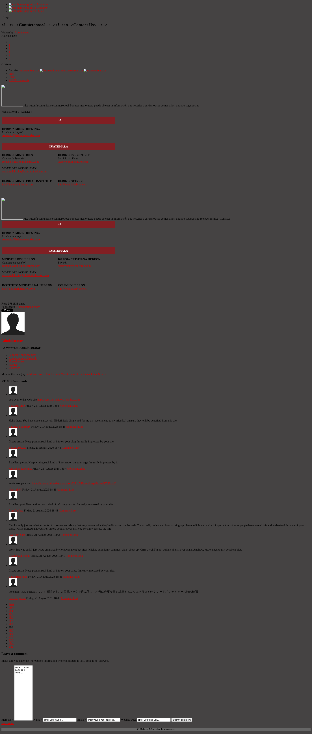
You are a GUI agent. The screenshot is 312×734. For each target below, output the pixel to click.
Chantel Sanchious (20, 555)
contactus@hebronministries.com (21, 135)
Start (11, 604)
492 (11, 636)
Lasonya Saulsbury (20, 426)
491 (11, 633)
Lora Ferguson (17, 598)
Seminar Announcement (22, 354)
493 (11, 640)
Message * (7, 719)
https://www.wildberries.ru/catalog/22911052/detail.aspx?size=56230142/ (74, 483)
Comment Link (69, 405)
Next (11, 643)
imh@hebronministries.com (17, 184)
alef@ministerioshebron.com (74, 265)
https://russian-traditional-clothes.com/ (58, 399)
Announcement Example (23, 358)
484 (11, 610)
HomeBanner (16, 361)
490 (11, 630)
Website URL (128, 719)
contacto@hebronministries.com (20, 161)
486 (11, 617)
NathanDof (15, 489)
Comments (19, 80)
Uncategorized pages (28, 306)
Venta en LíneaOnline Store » (89, 374)
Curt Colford (16, 510)
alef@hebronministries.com (73, 161)
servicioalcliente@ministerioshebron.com (25, 275)
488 (11, 623)
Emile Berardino (18, 576)
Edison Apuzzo (18, 447)
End (11, 646)
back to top (7, 723)
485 (11, 614)
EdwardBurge (17, 405)
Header (13, 364)
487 (11, 620)
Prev (11, 607)
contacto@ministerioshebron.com (21, 265)
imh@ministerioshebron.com (18, 288)
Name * (37, 719)
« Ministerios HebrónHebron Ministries (49, 374)
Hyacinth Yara (17, 534)
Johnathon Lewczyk (20, 468)
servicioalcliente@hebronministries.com (24, 171)
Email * (81, 719)
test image (14, 367)
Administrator (22, 32)
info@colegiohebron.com (72, 184)
